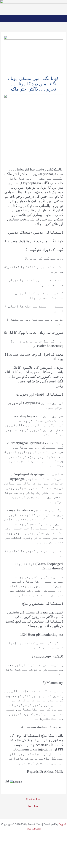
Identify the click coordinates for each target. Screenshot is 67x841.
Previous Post (33, 799)
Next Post (33, 806)
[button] (34, 18)
